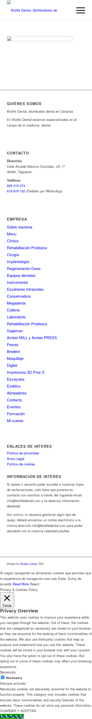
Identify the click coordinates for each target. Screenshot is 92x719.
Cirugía (13, 254)
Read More (21, 583)
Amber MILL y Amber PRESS (32, 337)
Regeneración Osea (23, 268)
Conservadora (19, 296)
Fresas (12, 344)
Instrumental (17, 282)
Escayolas (16, 379)
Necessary (14, 678)
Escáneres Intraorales (25, 289)
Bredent (13, 351)
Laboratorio (16, 316)
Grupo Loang (28, 563)
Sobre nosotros (19, 227)
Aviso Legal (15, 458)
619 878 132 (16, 191)
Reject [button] (34, 583)
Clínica (12, 240)
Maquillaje (15, 358)
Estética (13, 386)
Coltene (13, 309)
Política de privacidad (23, 453)
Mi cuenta (15, 420)
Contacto (14, 399)
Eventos (14, 406)
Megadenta (16, 303)
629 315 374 (16, 185)
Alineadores (17, 392)
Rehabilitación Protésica (27, 247)
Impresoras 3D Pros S (25, 372)
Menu (11, 233)
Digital (12, 365)
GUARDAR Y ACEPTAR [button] (18, 710)
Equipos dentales (21, 275)
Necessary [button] (8, 672)
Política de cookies (21, 464)
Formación (16, 413)
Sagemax (15, 330)
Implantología (18, 261)
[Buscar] (66, 10)
